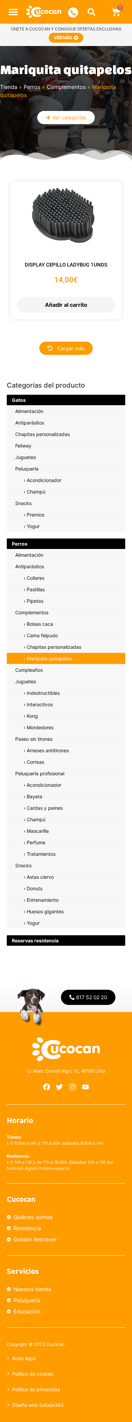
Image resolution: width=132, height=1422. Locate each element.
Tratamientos (41, 854)
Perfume (36, 842)
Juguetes (25, 457)
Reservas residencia (35, 940)
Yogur (33, 526)
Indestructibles (43, 693)
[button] (13, 12)
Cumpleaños (29, 670)
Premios (35, 515)
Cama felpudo (42, 635)
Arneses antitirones (48, 750)
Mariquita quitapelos (49, 658)
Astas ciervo (40, 877)
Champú (36, 492)
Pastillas (36, 589)
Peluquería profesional (39, 773)
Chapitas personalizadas (42, 434)
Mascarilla (38, 831)
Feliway (23, 446)
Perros (32, 87)
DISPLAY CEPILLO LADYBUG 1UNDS (66, 265)
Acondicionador (44, 480)
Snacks (23, 503)
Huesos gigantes (45, 911)
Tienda (8, 87)
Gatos (19, 400)
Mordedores (40, 727)
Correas (35, 762)
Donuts (34, 888)
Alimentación (29, 411)
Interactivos (40, 704)
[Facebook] (46, 1087)
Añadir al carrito (66, 304)
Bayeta (34, 796)
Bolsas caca (40, 624)
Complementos (66, 87)
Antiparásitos (29, 423)
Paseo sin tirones (33, 739)
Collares (35, 578)
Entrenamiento (43, 900)
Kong (32, 716)
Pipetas (35, 601)
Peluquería (27, 469)
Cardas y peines (45, 808)
